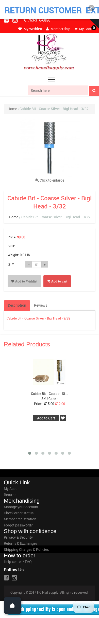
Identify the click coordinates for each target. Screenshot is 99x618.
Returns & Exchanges (20, 543)
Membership (60, 28)
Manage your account (21, 506)
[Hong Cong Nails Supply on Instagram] (15, 20)
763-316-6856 (38, 20)
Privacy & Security (18, 537)
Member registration (20, 519)
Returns (10, 494)
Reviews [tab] (40, 305)
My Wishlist (32, 28)
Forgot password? (18, 525)
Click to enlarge (52, 180)
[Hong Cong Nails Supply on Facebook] (7, 20)
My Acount (12, 488)
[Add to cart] (57, 275)
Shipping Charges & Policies (26, 549)
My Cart (84, 28)
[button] (91, 8)
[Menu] (51, 80)
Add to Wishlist (25, 281)
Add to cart (58, 281)
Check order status (19, 512)
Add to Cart (46, 418)
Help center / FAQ (18, 561)
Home (12, 108)
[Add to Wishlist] (24, 275)
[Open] (12, 605)
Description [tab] (17, 305)
